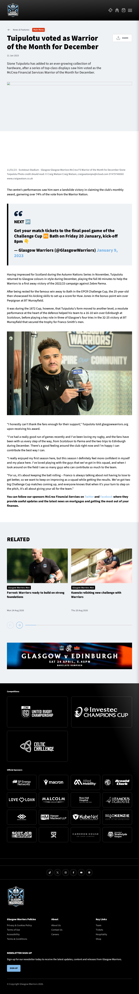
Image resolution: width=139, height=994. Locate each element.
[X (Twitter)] (57, 872)
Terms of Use (13, 930)
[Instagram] (65, 872)
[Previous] (11, 625)
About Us (56, 925)
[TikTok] (49, 872)
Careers (55, 934)
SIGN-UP (14, 968)
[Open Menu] (130, 10)
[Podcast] (89, 872)
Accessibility (13, 934)
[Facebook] (73, 872)
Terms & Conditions (17, 939)
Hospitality (101, 934)
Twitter (89, 497)
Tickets (99, 930)
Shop (98, 939)
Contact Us (56, 930)
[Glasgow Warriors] (13, 10)
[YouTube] (81, 872)
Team (98, 925)
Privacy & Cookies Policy (19, 925)
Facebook (106, 497)
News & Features (21, 29)
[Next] (19, 625)
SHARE (125, 38)
